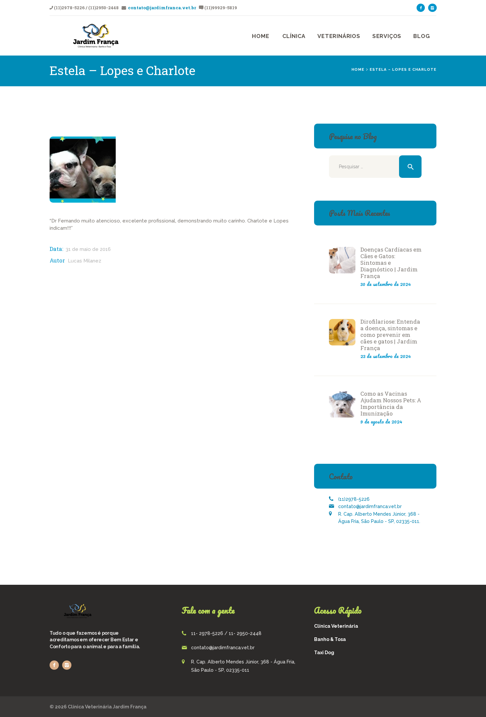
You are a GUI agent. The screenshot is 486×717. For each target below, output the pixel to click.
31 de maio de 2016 (88, 249)
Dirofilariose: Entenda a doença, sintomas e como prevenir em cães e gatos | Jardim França (390, 334)
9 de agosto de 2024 (381, 421)
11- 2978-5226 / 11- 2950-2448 (226, 633)
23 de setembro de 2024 (385, 356)
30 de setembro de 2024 (385, 284)
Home (357, 69)
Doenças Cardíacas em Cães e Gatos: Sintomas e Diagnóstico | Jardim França (391, 262)
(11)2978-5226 (354, 499)
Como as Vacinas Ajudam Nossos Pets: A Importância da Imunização (390, 403)
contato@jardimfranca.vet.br (161, 8)
